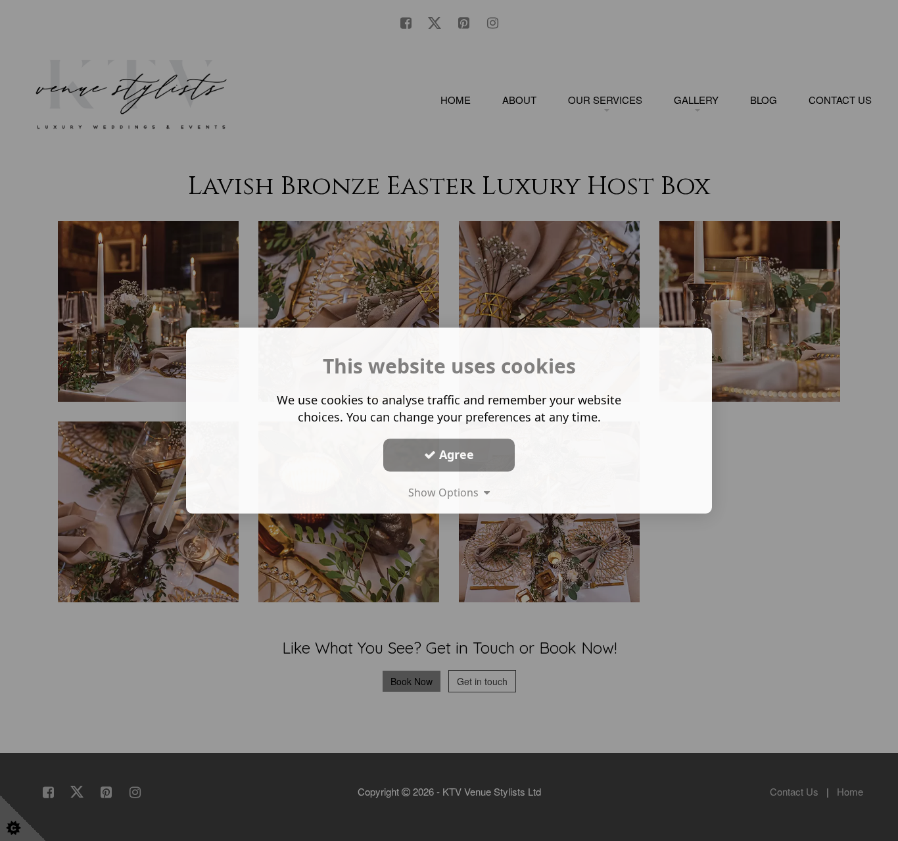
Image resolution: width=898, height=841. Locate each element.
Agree (455, 454)
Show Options (446, 492)
